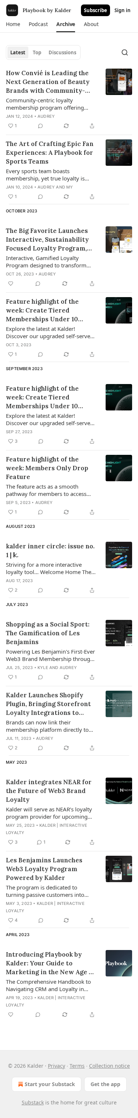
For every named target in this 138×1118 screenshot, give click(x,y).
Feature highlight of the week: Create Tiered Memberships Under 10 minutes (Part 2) (42, 310)
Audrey (46, 116)
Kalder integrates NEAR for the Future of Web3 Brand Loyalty (49, 791)
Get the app (105, 1084)
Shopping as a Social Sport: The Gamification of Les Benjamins (47, 633)
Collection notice (109, 1065)
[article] (69, 99)
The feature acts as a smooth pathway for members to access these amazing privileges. (46, 490)
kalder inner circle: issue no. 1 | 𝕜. (50, 550)
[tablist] (43, 52)
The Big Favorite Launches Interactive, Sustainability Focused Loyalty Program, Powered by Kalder (47, 240)
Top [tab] (37, 52)
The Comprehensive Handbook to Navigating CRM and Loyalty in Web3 (48, 985)
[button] (12, 24)
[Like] (10, 283)
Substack (33, 1102)
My (69, 187)
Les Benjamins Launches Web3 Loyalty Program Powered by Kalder (44, 869)
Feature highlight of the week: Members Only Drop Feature (47, 468)
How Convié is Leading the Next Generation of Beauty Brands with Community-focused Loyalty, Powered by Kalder (50, 82)
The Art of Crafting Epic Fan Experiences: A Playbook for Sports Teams (49, 152)
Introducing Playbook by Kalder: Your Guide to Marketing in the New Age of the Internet (50, 963)
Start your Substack (50, 1084)
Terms (77, 1065)
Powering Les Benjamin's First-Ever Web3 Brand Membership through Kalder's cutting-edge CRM (50, 655)
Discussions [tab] (62, 52)
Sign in (122, 10)
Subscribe (95, 10)
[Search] (124, 52)
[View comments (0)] (40, 125)
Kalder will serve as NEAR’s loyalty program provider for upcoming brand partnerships (49, 812)
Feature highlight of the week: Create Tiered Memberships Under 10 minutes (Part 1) (42, 397)
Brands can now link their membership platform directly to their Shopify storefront (47, 726)
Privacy (56, 1065)
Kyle (43, 667)
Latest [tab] (17, 52)
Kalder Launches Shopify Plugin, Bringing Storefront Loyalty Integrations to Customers (48, 704)
